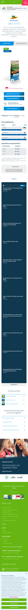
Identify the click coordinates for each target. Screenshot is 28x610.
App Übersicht (14, 492)
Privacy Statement (14, 597)
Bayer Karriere (7, 512)
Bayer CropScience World (10, 510)
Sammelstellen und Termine (11, 553)
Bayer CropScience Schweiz (10, 516)
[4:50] (14, 350)
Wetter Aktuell (7, 532)
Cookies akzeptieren (14, 607)
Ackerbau (5, 539)
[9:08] (14, 277)
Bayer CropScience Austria (10, 514)
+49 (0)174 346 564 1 (12, 570)
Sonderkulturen (7, 543)
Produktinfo (6, 43)
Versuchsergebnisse (12, 98)
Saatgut (5, 541)
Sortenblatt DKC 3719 (12, 94)
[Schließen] (26, 573)
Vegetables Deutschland (10, 520)
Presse (5, 518)
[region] (14, 591)
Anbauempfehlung (21, 43)
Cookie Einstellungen (14, 599)
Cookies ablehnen (14, 603)
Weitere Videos (14, 384)
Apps (4, 530)
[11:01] (14, 185)
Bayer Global (6, 507)
